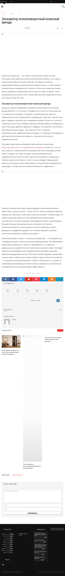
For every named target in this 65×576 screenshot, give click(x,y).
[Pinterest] (60, 1)
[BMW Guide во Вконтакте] (51, 1)
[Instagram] (55, 1)
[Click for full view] (32, 53)
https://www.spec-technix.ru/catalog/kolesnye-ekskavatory (23, 147)
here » (62, 572)
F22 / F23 (5, 311)
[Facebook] (58, 1)
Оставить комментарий (17, 475)
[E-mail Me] (13, 325)
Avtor (14, 319)
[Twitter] (53, 1)
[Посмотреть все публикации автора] (7, 322)
